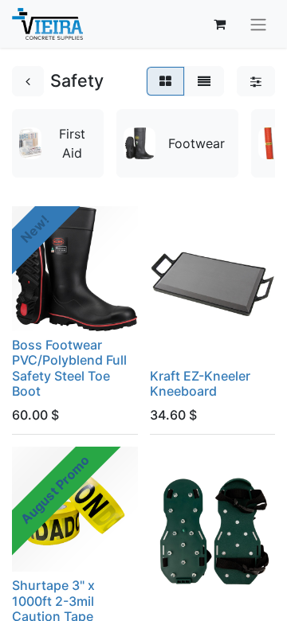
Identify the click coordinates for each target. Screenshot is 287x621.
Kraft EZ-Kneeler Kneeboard (200, 383)
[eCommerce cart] (219, 24)
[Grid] (165, 81)
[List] (204, 81)
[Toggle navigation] (258, 23)
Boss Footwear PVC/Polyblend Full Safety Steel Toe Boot (69, 368)
